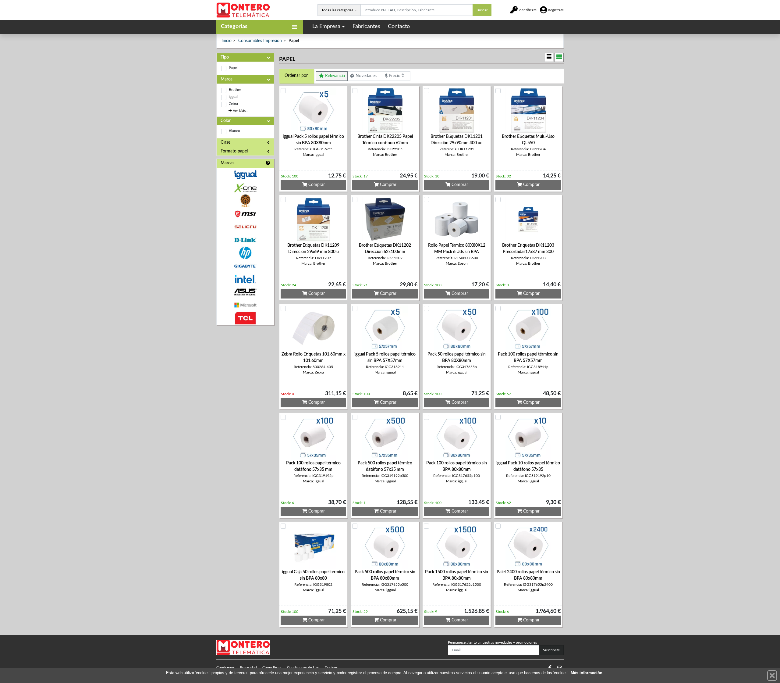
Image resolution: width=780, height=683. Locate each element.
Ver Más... (240, 111)
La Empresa (326, 26)
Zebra (233, 103)
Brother (235, 89)
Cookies (331, 667)
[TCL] (245, 318)
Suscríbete (551, 650)
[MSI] (245, 213)
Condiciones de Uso (303, 667)
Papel (233, 68)
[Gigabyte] (245, 266)
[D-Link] (245, 240)
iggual (233, 96)
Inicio (227, 41)
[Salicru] (245, 227)
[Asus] (245, 292)
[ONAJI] (245, 200)
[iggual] (245, 174)
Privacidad (248, 667)
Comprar (316, 185)
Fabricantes (366, 26)
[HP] (245, 252)
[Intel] (245, 279)
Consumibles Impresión (260, 41)
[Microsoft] (245, 305)
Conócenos (225, 667)
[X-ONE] (245, 188)
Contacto (399, 26)
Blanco (234, 131)
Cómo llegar (272, 667)
